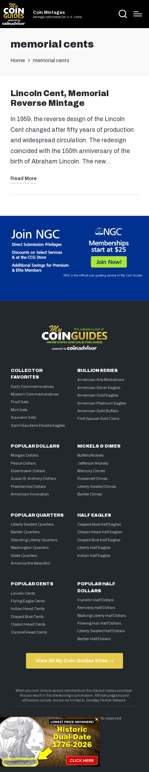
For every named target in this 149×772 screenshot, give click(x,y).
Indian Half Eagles (93, 555)
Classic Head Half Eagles (99, 532)
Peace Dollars (23, 463)
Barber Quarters (25, 532)
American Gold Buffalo (97, 411)
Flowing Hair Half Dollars (99, 623)
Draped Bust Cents (27, 616)
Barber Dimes (89, 494)
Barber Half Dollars (94, 639)
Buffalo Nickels (90, 455)
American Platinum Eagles (101, 403)
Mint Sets (19, 410)
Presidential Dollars (28, 486)
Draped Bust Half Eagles (98, 540)
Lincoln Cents (23, 593)
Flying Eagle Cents (28, 601)
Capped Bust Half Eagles (99, 524)
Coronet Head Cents (29, 632)
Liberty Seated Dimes (96, 486)
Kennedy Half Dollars (96, 607)
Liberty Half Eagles (94, 547)
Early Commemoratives (32, 386)
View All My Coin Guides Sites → (75, 660)
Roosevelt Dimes (92, 478)
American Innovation (30, 494)
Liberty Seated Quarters (32, 524)
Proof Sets (19, 402)
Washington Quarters (30, 547)
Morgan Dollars (24, 455)
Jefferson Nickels (92, 463)
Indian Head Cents (27, 608)
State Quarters (24, 555)
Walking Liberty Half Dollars (101, 615)
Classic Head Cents (28, 624)
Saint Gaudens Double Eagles (38, 425)
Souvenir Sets (23, 417)
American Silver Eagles (98, 387)
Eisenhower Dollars (28, 471)
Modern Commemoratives (35, 394)
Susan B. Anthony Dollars (33, 478)
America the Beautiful (30, 563)
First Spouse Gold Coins (98, 418)
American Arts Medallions (100, 379)
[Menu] (137, 13)
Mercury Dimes (91, 471)
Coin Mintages (49, 12)
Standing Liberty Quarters (34, 540)
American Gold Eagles (97, 395)
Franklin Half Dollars (95, 600)
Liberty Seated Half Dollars (101, 631)
